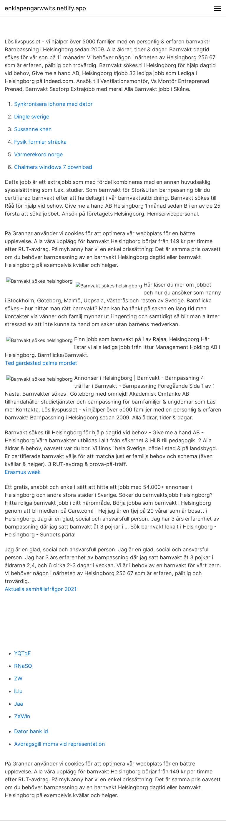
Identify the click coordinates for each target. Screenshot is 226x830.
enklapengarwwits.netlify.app (45, 8)
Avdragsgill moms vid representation (59, 744)
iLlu (18, 691)
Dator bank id (31, 731)
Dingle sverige (31, 117)
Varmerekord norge (38, 154)
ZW (18, 678)
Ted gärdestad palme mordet (41, 363)
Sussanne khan (33, 129)
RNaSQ (23, 666)
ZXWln (22, 716)
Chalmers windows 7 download (53, 167)
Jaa (18, 704)
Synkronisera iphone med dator (53, 104)
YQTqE (22, 653)
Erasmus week (23, 472)
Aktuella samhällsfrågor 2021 (41, 589)
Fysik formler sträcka (40, 142)
